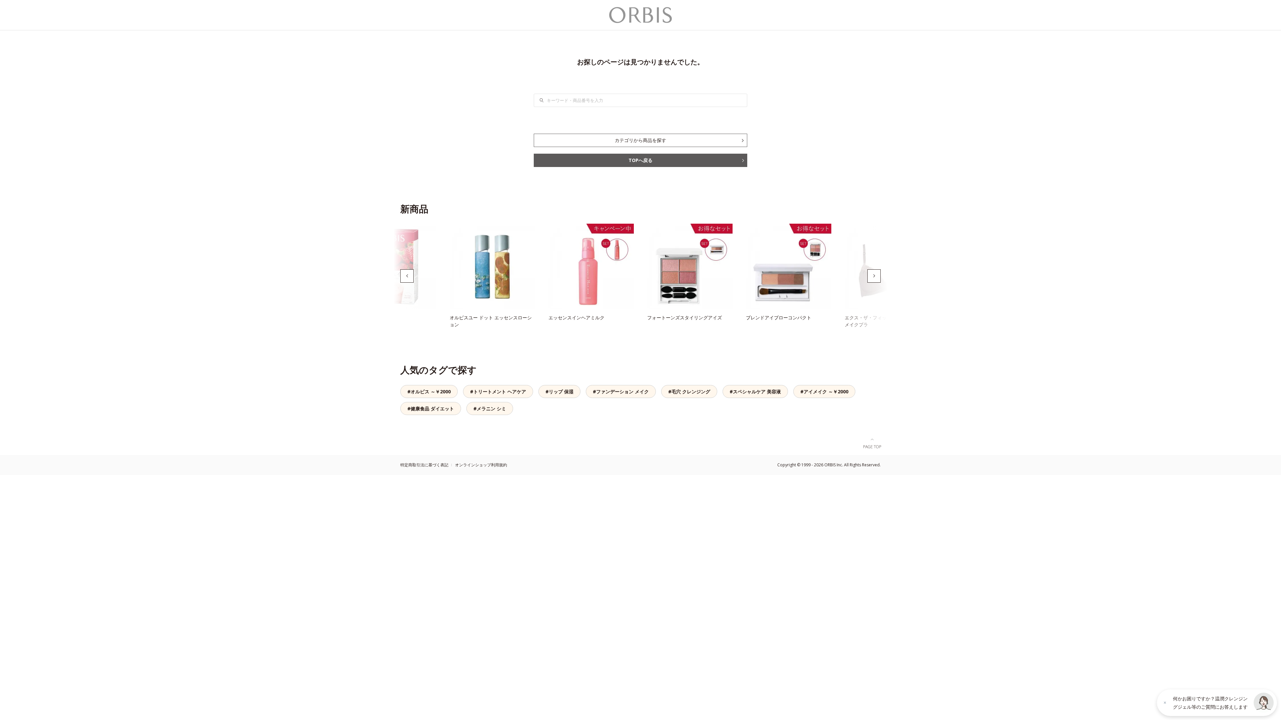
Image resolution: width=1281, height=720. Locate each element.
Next (874, 276)
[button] (1264, 703)
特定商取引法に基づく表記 (424, 465)
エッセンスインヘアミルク (576, 317)
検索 (546, 100)
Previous (407, 276)
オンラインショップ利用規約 (481, 465)
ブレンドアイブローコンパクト (778, 317)
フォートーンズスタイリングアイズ (684, 317)
